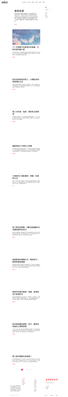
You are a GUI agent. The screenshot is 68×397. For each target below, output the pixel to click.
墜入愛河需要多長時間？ (22, 356)
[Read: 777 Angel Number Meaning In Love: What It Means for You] (26, 37)
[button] (30, 2)
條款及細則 (47, 387)
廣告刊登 (46, 14)
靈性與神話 (35, 389)
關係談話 (36, 2)
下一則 (30, 369)
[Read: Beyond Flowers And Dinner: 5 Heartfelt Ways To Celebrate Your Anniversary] (26, 207)
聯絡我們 (46, 15)
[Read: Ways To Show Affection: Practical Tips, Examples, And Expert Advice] (26, 249)
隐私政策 (47, 388)
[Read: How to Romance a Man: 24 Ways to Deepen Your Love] (26, 69)
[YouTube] (46, 379)
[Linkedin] (55, 379)
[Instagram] (53, 379)
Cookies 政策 (45, 395)
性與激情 (35, 385)
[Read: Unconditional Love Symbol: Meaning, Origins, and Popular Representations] (26, 281)
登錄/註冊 (43, 2)
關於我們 (23, 380)
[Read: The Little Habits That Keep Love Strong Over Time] (26, 134)
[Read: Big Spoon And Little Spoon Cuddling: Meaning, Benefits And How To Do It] (26, 165)
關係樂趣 (40, 2)
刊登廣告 (23, 381)
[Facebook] (48, 379)
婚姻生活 (35, 384)
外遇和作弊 (35, 380)
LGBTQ (35, 388)
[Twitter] (50, 379)
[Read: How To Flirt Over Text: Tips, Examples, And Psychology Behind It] (26, 314)
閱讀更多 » (14, 57)
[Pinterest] (57, 379)
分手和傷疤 (35, 381)
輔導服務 (33, 2)
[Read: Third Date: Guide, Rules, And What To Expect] (26, 101)
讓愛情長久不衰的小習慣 (22, 146)
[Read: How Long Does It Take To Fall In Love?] (26, 346)
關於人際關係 (24, 2)
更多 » (13, 185)
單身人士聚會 (28, 2)
